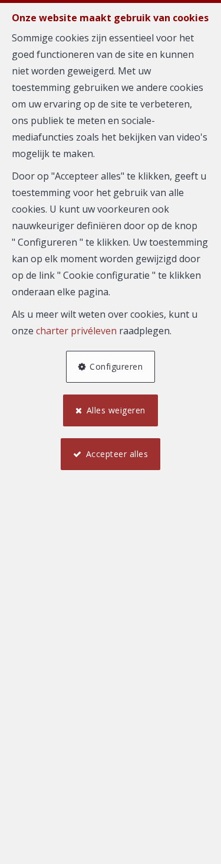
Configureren (116, 366)
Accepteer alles (117, 453)
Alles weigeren (116, 410)
